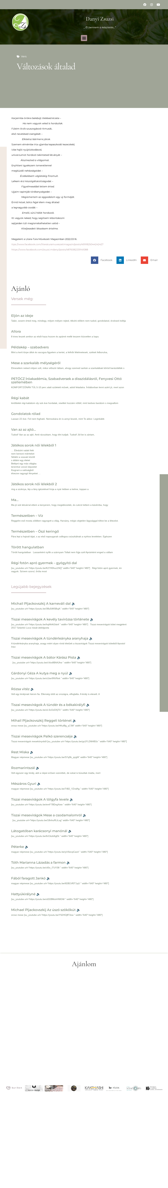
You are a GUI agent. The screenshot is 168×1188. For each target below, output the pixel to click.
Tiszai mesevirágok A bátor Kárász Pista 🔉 (46, 657)
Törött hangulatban (27, 547)
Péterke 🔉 (20, 847)
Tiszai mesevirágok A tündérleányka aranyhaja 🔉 (52, 638)
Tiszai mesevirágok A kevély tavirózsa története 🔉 (52, 619)
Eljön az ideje (22, 316)
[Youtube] (158, 5)
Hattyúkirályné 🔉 (25, 894)
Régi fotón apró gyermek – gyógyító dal (44, 563)
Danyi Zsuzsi (100, 18)
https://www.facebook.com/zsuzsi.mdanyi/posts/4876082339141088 (49, 249)
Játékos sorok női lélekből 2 (34, 484)
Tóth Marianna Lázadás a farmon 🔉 (41, 862)
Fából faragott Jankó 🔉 (31, 878)
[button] (84, 38)
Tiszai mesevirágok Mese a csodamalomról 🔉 (49, 815)
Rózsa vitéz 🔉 (22, 689)
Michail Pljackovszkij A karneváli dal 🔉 (43, 604)
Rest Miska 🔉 (22, 752)
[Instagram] (152, 5)
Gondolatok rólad (25, 414)
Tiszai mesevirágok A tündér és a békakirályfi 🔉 (50, 705)
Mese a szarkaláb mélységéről (36, 363)
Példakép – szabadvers (30, 347)
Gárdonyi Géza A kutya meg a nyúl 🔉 (42, 673)
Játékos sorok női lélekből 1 (33, 445)
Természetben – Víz (27, 516)
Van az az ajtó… (23, 429)
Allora (16, 331)
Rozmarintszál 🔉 (25, 768)
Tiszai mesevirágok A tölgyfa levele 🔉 (42, 799)
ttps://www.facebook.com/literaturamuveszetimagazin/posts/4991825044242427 (57, 244)
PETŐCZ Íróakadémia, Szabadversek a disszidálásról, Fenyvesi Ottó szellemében (66, 380)
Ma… (15, 500)
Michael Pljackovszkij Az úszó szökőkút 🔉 (46, 910)
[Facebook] (145, 5)
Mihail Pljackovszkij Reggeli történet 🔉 (44, 720)
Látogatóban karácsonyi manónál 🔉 (41, 831)
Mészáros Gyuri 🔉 (26, 784)
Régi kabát (20, 398)
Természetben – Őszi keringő (35, 531)
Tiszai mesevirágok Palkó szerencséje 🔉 (44, 736)
